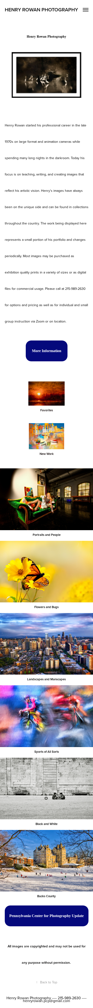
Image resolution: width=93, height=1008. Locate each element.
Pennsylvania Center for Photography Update (46, 916)
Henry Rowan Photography (41, 9)
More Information (46, 351)
